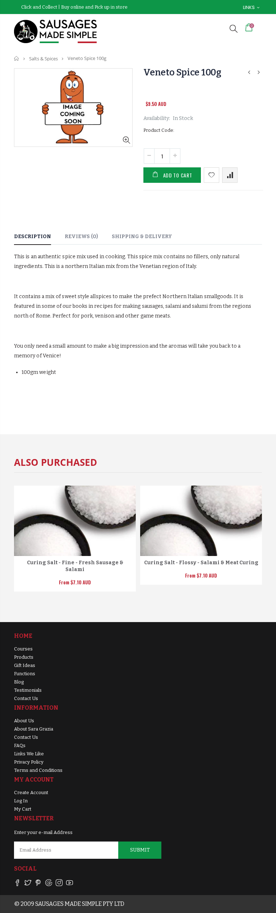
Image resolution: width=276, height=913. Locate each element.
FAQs (20, 745)
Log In (21, 800)
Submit (140, 850)
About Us (24, 720)
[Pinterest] (38, 884)
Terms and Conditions (38, 770)
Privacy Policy (28, 762)
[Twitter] (27, 884)
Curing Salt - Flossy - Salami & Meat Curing (201, 563)
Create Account (31, 792)
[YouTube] (69, 884)
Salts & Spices (43, 58)
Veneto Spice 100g (182, 72)
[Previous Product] (249, 72)
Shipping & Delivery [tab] (142, 236)
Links (249, 7)
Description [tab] (32, 236)
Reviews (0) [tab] (81, 236)
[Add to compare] (230, 175)
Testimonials (28, 690)
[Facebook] (17, 884)
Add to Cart (177, 175)
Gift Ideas (24, 665)
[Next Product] (258, 72)
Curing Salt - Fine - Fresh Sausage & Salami (75, 566)
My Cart (22, 809)
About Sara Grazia (33, 729)
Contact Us (26, 698)
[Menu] (218, 28)
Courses (23, 649)
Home (16, 58)
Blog (19, 682)
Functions (24, 673)
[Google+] (48, 884)
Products (23, 657)
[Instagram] (59, 884)
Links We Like (29, 753)
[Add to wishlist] (211, 175)
